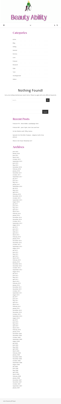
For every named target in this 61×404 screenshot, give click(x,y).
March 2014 (16, 235)
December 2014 (17, 217)
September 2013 (17, 246)
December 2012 (17, 264)
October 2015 (16, 198)
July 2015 (15, 204)
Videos (14, 79)
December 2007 (17, 380)
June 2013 (15, 252)
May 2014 (15, 231)
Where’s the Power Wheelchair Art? (22, 141)
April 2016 (15, 192)
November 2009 (17, 335)
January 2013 (16, 262)
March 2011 (16, 304)
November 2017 (17, 173)
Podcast (15, 61)
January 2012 (16, 285)
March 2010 (16, 328)
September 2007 (17, 386)
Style (14, 68)
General (15, 50)
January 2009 (16, 355)
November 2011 (17, 289)
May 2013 (15, 254)
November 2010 (17, 312)
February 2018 (17, 169)
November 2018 (17, 167)
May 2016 (15, 190)
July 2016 (15, 188)
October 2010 (16, 314)
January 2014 (16, 238)
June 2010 (15, 322)
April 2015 (15, 209)
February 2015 (17, 213)
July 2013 (15, 250)
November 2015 (17, 196)
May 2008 (15, 370)
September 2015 (17, 200)
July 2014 (15, 227)
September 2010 (17, 316)
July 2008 (15, 366)
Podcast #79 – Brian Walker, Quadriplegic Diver (26, 123)
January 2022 (16, 153)
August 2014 (16, 225)
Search (45, 112)
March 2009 (16, 351)
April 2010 (15, 326)
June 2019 (15, 163)
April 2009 (15, 349)
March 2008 (16, 374)
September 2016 (17, 186)
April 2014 (15, 233)
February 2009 (17, 353)
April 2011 (15, 302)
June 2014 (15, 229)
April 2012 (15, 279)
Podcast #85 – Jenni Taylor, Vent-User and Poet (26, 127)
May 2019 (15, 165)
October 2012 (16, 267)
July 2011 (15, 296)
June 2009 (15, 345)
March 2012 (16, 281)
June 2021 (15, 155)
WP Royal (13, 401)
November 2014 (17, 219)
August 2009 (16, 341)
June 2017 (15, 180)
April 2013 (15, 256)
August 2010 (16, 318)
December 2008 (17, 357)
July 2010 (15, 320)
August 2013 (16, 248)
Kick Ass (15, 54)
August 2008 (16, 364)
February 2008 (17, 376)
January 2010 (16, 331)
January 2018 (16, 171)
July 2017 (15, 178)
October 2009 (16, 337)
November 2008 (17, 358)
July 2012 (15, 273)
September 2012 (17, 269)
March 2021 (16, 157)
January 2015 (16, 215)
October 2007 (16, 384)
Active (14, 39)
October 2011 (16, 291)
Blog (14, 43)
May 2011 (15, 300)
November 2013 (17, 242)
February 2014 (17, 237)
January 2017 (16, 184)
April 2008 (15, 372)
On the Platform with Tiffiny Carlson (22, 131)
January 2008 (16, 378)
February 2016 (17, 194)
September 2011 (17, 293)
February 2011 (17, 306)
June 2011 (15, 298)
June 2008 (15, 368)
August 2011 (16, 295)
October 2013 (16, 244)
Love (14, 57)
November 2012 (17, 266)
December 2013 (17, 240)
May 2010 (15, 324)
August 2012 (16, 271)
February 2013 (17, 260)
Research (15, 64)
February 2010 (17, 329)
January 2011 (16, 308)
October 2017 (16, 175)
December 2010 (17, 310)
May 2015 (15, 207)
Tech (14, 72)
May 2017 (15, 182)
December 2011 (17, 287)
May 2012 (15, 277)
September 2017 (17, 176)
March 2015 (16, 211)
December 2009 (17, 333)
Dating (14, 46)
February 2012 (17, 283)
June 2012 (15, 275)
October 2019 (16, 159)
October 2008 (16, 360)
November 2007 (17, 382)
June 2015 (15, 205)
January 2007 (16, 387)
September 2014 (17, 223)
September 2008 (17, 362)
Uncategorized (17, 75)
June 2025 (15, 151)
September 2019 (17, 161)
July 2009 (15, 343)
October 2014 (16, 221)
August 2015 (16, 202)
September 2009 (17, 339)
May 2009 (15, 347)
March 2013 (16, 258)
